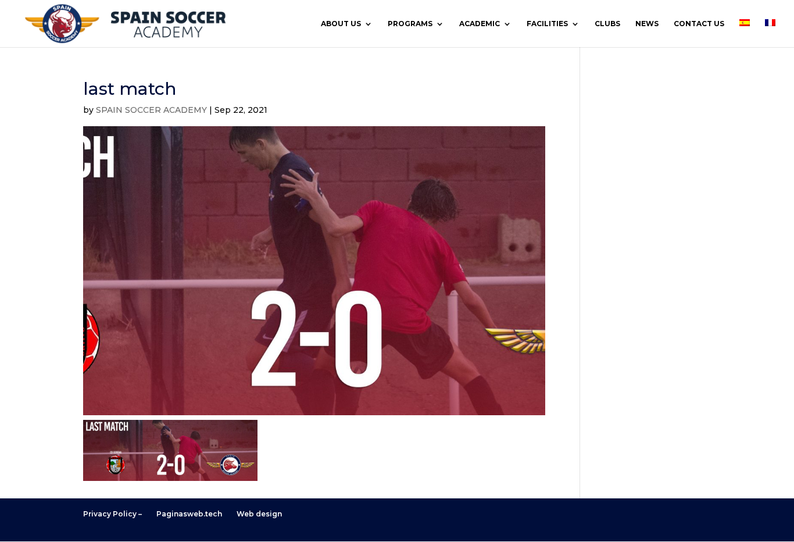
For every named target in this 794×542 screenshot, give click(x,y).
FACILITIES (547, 24)
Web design (259, 513)
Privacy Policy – (112, 513)
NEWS (647, 24)
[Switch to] (744, 33)
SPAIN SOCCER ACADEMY (151, 110)
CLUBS (607, 24)
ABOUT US (341, 24)
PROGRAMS (410, 24)
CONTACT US (699, 24)
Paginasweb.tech (189, 513)
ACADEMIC (479, 24)
